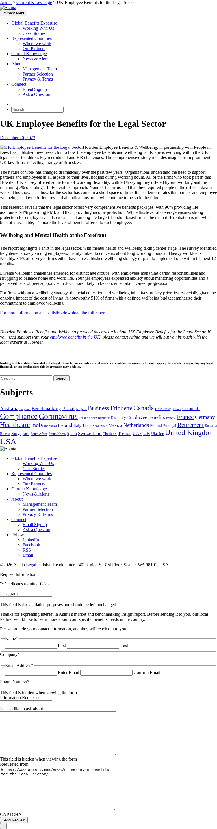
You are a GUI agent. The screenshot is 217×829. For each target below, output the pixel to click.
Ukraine (157, 434)
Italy (77, 425)
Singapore (20, 433)
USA (8, 441)
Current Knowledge (29, 53)
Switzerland (90, 433)
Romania (211, 426)
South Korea (57, 434)
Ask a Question (36, 94)
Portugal (169, 425)
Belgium (25, 409)
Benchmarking (46, 408)
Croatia (83, 417)
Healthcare (15, 424)
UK (146, 433)
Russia (5, 434)
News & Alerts (36, 58)
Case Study (163, 409)
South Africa (39, 434)
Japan (87, 425)
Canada (143, 408)
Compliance (19, 416)
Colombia (191, 408)
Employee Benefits (146, 417)
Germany (205, 417)
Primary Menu (13, 13)
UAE (137, 433)
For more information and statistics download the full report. (53, 312)
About (17, 63)
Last (124, 645)
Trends (124, 433)
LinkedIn (31, 539)
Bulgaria (81, 409)
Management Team (40, 68)
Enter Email (68, 672)
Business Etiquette (110, 408)
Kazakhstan (99, 425)
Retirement (190, 425)
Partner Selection (38, 74)
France (185, 417)
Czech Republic (99, 417)
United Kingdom (190, 433)
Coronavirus (58, 416)
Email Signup (35, 89)
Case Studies (34, 33)
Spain (72, 433)
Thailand (110, 434)
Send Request (13, 820)
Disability (118, 417)
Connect (18, 84)
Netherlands (136, 425)
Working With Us (38, 28)
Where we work (37, 43)
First (62, 645)
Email (28, 555)
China (177, 409)
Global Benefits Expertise (34, 23)
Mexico (115, 425)
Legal (31, 564)
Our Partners (34, 48)
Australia (9, 408)
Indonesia (50, 425)
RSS (27, 550)
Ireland (65, 425)
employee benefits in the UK (75, 337)
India (37, 425)
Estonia (171, 417)
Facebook (31, 544)
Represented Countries (31, 38)
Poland (156, 425)
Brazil (68, 408)
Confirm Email (147, 672)
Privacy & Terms (38, 79)
